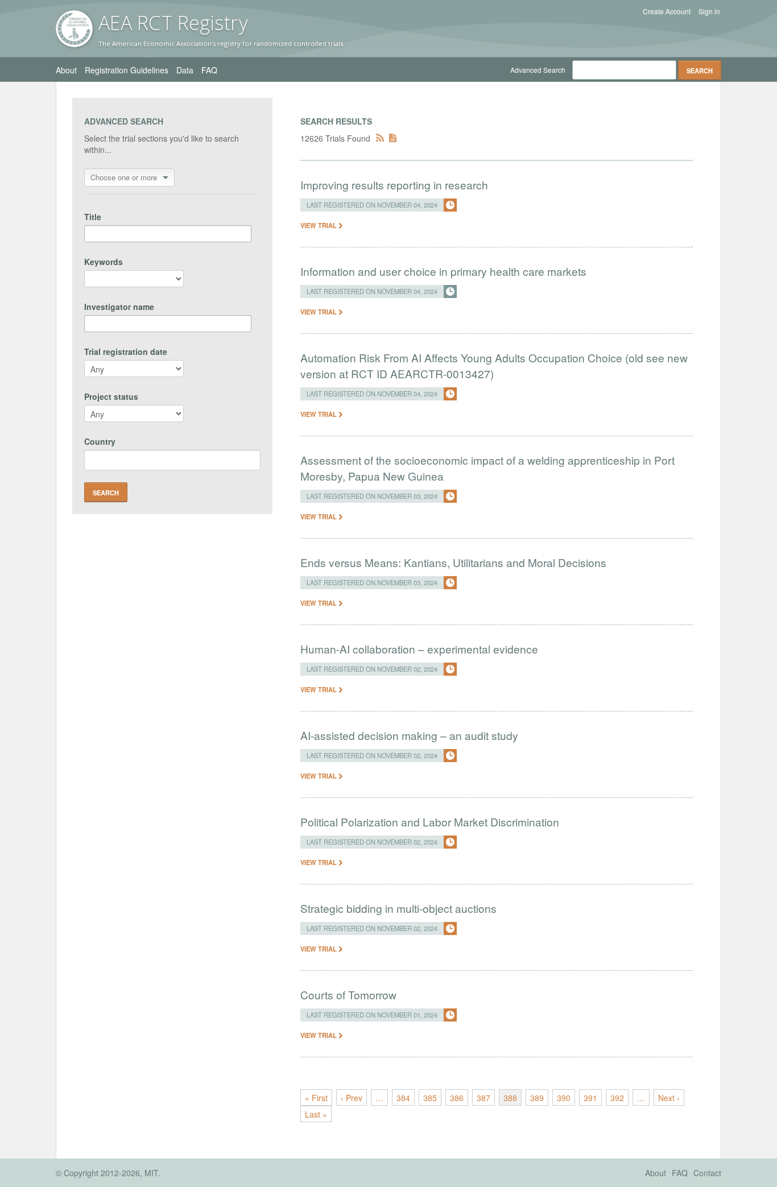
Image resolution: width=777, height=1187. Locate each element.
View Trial (319, 225)
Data (184, 70)
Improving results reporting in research (394, 184)
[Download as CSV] (392, 138)
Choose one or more (123, 177)
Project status (111, 396)
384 (403, 1097)
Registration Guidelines (126, 70)
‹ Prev (351, 1097)
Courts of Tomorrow (348, 994)
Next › (669, 1097)
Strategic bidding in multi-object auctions (398, 908)
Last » (316, 1114)
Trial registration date (125, 351)
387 (483, 1097)
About (66, 70)
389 (537, 1097)
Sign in (709, 11)
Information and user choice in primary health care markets (443, 271)
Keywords (103, 261)
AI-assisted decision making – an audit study (409, 735)
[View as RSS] (380, 138)
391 (590, 1097)
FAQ (209, 70)
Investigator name (119, 306)
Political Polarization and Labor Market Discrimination (429, 821)
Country (99, 441)
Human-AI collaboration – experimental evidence (419, 648)
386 (457, 1097)
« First (316, 1097)
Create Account (667, 11)
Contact (707, 1172)
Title (92, 216)
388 (510, 1097)
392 (617, 1097)
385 (430, 1097)
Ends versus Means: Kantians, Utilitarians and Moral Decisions (453, 562)
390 (564, 1097)
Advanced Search (537, 70)
